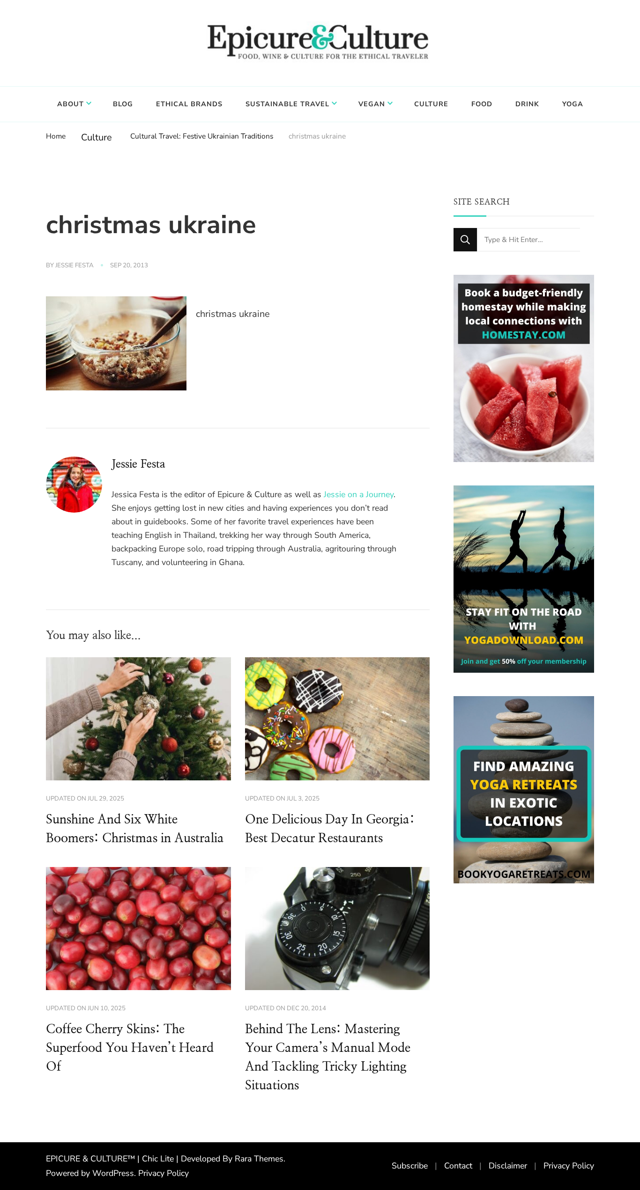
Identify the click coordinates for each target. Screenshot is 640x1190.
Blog (123, 104)
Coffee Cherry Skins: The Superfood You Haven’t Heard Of (130, 1048)
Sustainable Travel (287, 104)
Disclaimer (508, 1165)
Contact (458, 1165)
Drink (527, 104)
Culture (431, 104)
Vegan (371, 104)
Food (481, 104)
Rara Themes (259, 1158)
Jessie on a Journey (359, 494)
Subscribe (410, 1165)
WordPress (113, 1173)
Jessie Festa (74, 265)
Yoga (572, 104)
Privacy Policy (163, 1173)
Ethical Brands (189, 104)
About (70, 104)
